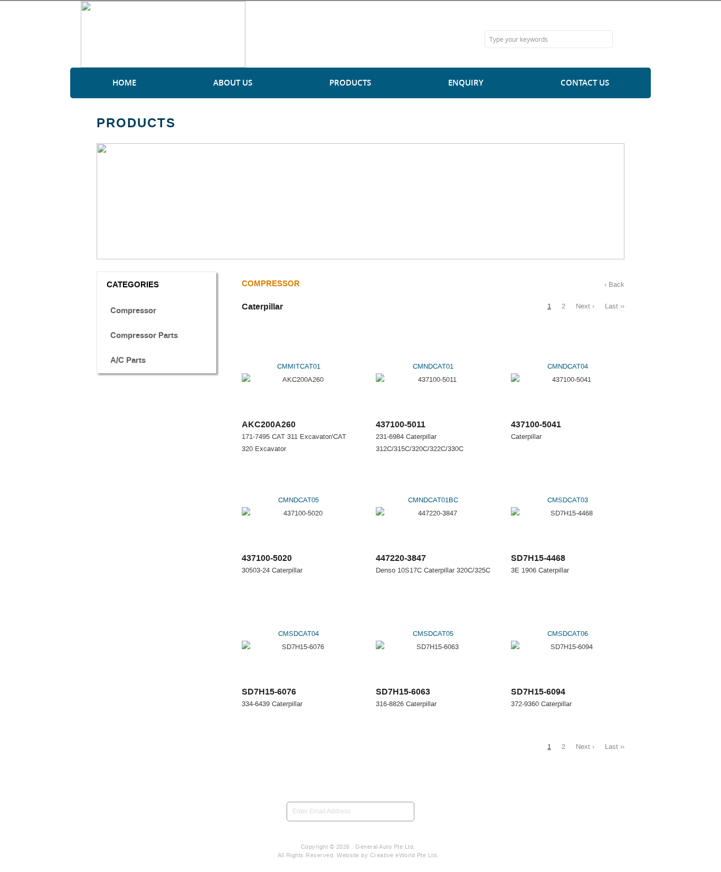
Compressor (133, 310)
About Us (232, 82)
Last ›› (614, 306)
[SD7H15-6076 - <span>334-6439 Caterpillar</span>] (299, 647)
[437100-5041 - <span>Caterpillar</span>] (567, 379)
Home (124, 82)
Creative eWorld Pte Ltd (403, 855)
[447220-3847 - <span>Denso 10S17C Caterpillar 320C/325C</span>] (433, 513)
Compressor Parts (144, 335)
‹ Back (614, 284)
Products (350, 82)
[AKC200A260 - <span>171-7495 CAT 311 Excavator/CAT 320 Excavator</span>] (299, 379)
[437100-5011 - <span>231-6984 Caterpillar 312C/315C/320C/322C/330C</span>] (433, 379)
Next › (585, 306)
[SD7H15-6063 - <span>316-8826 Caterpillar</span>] (433, 647)
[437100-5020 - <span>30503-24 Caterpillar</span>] (299, 513)
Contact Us (585, 82)
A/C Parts (128, 360)
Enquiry (465, 82)
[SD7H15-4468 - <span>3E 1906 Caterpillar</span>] (567, 513)
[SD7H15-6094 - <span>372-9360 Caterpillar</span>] (567, 647)
